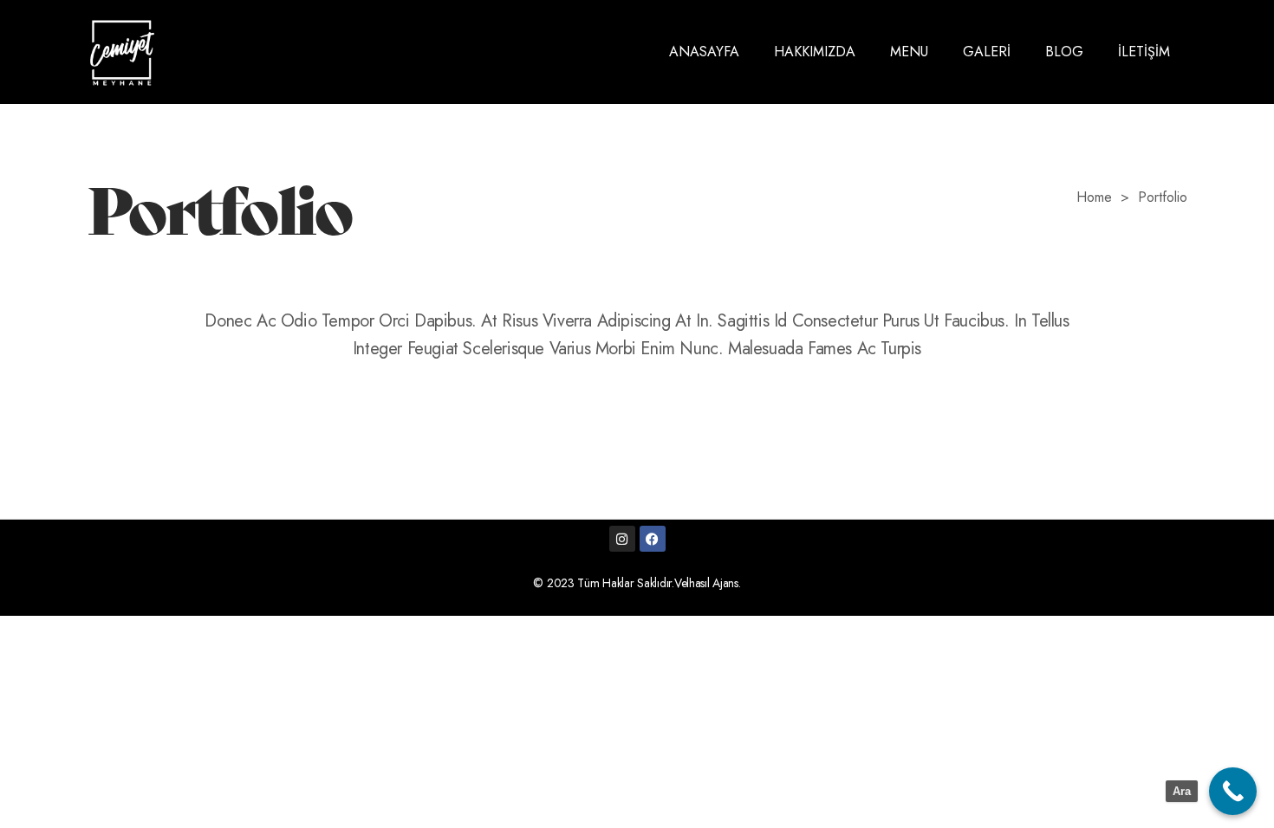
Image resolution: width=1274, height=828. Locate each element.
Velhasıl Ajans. (707, 583)
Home (1094, 197)
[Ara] (1233, 791)
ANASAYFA (704, 51)
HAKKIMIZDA (814, 51)
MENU (909, 51)
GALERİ (987, 51)
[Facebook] (653, 539)
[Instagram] (622, 539)
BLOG (1064, 51)
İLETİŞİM (1144, 51)
